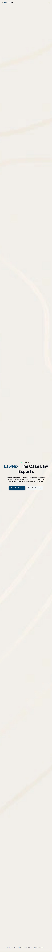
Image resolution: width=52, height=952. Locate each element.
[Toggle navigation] (49, 3)
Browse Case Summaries (34, 488)
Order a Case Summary (17, 488)
